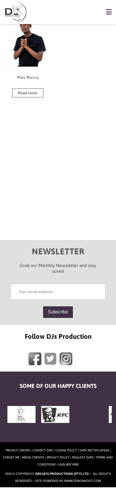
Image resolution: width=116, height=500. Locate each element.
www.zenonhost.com (82, 480)
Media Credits (33, 457)
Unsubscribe (68, 464)
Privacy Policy (58, 457)
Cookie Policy (66, 450)
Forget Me (11, 457)
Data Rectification (94, 450)
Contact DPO (42, 450)
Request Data (82, 457)
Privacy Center (18, 450)
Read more (27, 93)
